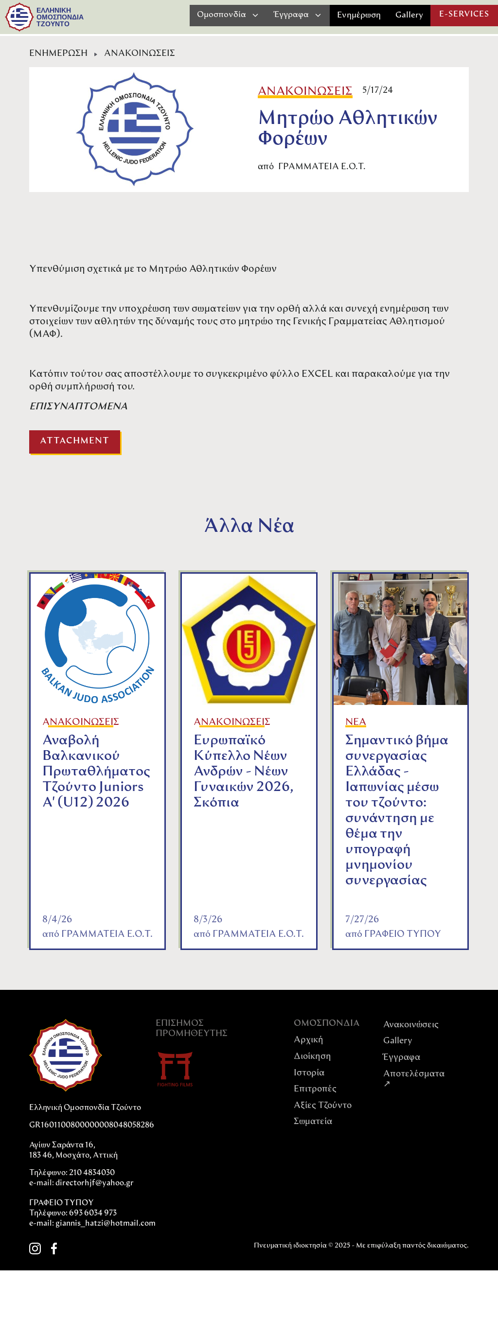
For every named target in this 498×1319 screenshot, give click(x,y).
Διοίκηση (312, 1057)
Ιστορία (309, 1073)
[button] (228, 15)
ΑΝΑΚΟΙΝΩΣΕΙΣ (139, 54)
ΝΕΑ (355, 722)
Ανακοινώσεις (411, 1025)
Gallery (409, 15)
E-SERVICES (464, 14)
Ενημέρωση (359, 15)
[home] (19, 17)
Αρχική (308, 1040)
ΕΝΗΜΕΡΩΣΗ (58, 54)
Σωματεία (313, 1122)
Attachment (74, 441)
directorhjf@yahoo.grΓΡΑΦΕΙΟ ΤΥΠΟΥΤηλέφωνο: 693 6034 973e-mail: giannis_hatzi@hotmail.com (92, 1203)
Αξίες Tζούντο (323, 1106)
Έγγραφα (401, 1058)
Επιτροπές (315, 1089)
